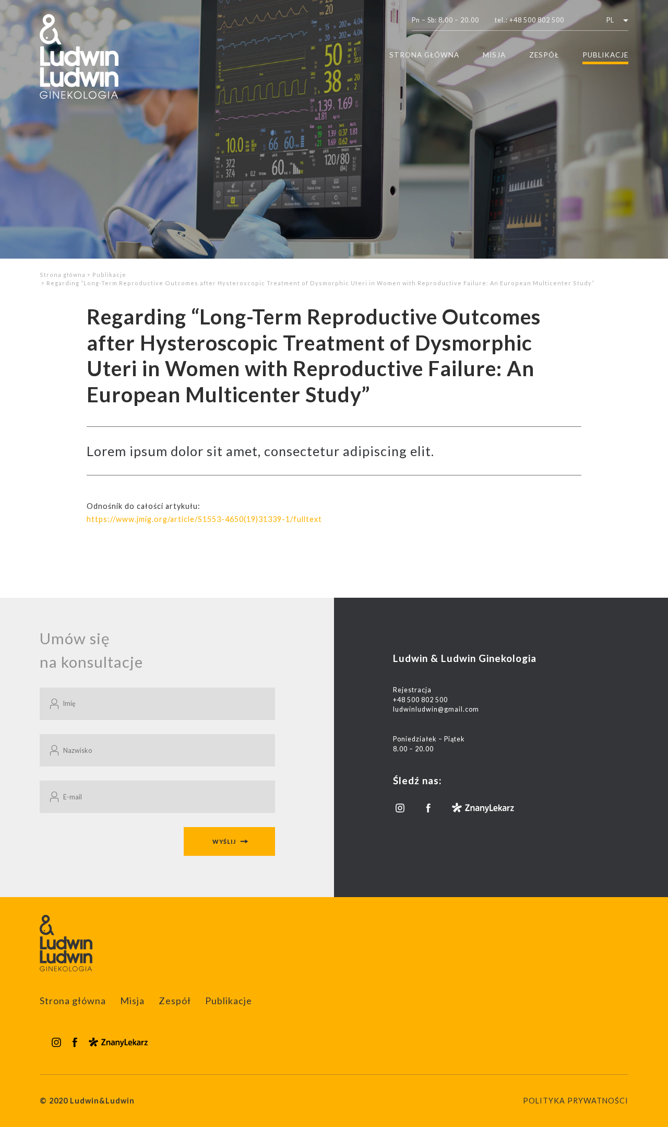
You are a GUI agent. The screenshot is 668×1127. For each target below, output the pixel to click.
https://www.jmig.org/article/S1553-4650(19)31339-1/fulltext (204, 519)
